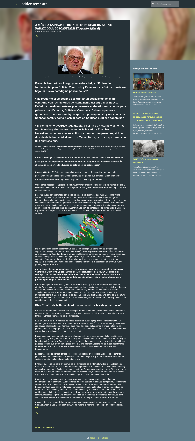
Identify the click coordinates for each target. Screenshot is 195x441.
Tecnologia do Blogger (98, 438)
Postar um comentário (44, 427)
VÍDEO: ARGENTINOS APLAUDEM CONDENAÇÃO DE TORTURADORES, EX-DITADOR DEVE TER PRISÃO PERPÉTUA (148, 117)
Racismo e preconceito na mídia (144, 92)
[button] (36, 36)
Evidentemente (34, 4)
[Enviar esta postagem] (36, 408)
